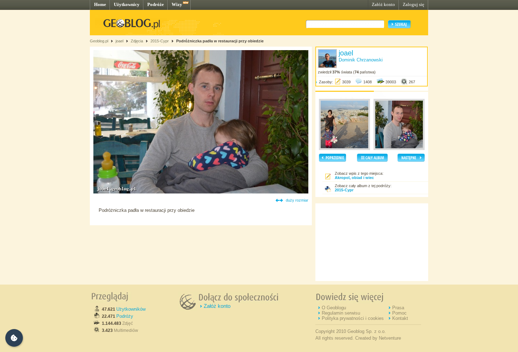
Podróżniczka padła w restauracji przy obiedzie (220, 41)
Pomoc (399, 313)
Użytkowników (131, 309)
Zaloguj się (413, 4)
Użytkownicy (127, 4)
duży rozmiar (297, 200)
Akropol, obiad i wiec (354, 177)
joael (119, 41)
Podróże (155, 4)
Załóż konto (383, 4)
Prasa (398, 307)
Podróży (124, 316)
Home (100, 4)
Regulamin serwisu (341, 313)
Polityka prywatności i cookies (353, 318)
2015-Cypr (159, 41)
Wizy (177, 4)
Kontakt (400, 318)
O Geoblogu (334, 307)
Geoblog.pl (99, 41)
